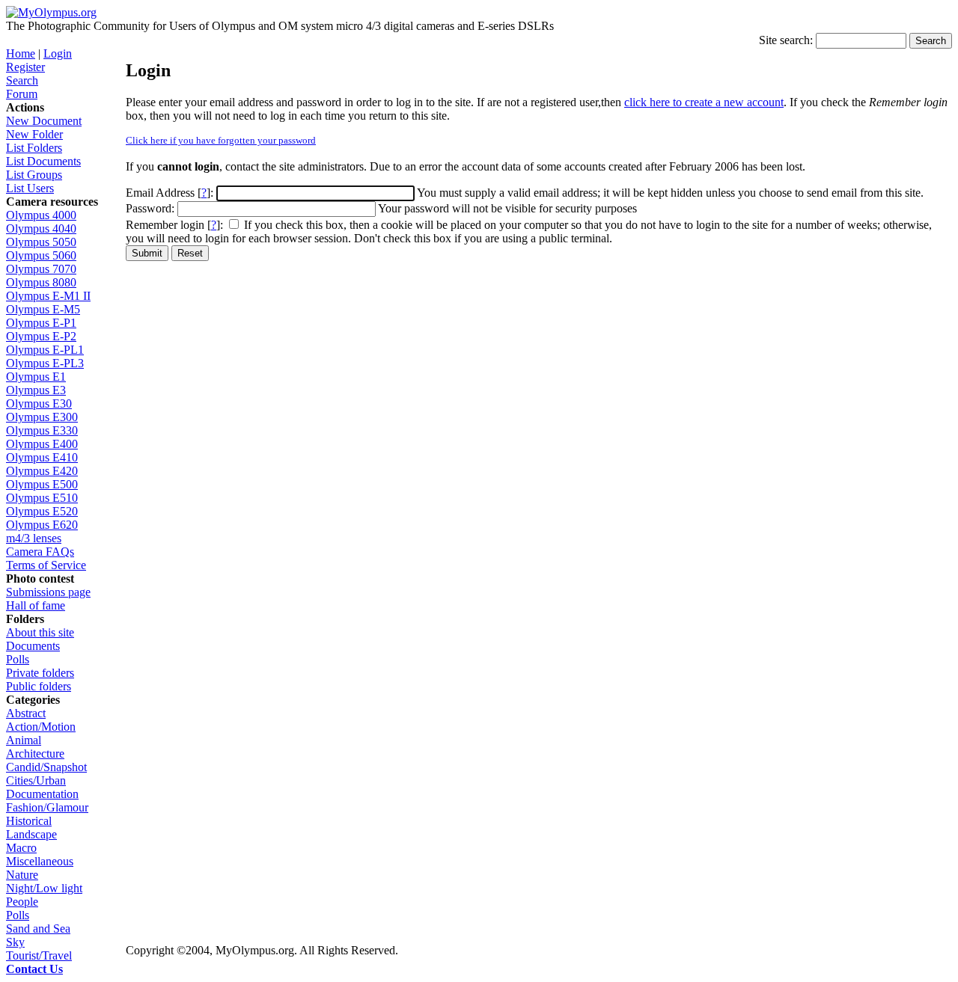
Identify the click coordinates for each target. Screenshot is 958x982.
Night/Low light (44, 888)
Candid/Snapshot (46, 767)
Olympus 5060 (41, 255)
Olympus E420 (42, 470)
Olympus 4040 (41, 228)
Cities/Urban (36, 780)
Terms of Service (46, 565)
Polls (17, 659)
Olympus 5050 (41, 242)
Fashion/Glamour (47, 807)
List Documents (43, 161)
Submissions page (48, 592)
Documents (33, 645)
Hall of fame (35, 605)
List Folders (34, 147)
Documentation (42, 794)
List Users (30, 188)
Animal (23, 740)
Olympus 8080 (41, 282)
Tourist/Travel (39, 955)
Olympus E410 (42, 457)
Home (20, 53)
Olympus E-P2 (41, 336)
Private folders (40, 672)
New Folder (34, 134)
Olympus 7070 (41, 269)
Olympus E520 (42, 511)
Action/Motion (41, 726)
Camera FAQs (40, 551)
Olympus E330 (42, 430)
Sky (15, 942)
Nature (22, 874)
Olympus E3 (36, 390)
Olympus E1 (36, 376)
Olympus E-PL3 (45, 363)
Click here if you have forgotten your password (221, 140)
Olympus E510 (42, 497)
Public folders (38, 686)
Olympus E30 (39, 403)
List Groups (34, 174)
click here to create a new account (704, 102)
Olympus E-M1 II (48, 295)
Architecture (35, 753)
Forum (21, 94)
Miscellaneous (39, 861)
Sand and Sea (38, 928)
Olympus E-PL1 (45, 349)
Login (57, 53)
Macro (21, 847)
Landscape (31, 834)
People (22, 901)
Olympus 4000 (41, 215)
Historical (29, 820)
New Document (44, 120)
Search (22, 80)
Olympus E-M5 (43, 309)
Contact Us (34, 969)
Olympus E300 (42, 417)
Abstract (26, 713)
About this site (40, 632)
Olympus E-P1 (41, 322)
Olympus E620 (42, 524)
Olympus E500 (42, 484)
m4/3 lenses (33, 538)
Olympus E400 (42, 444)
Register (25, 67)
